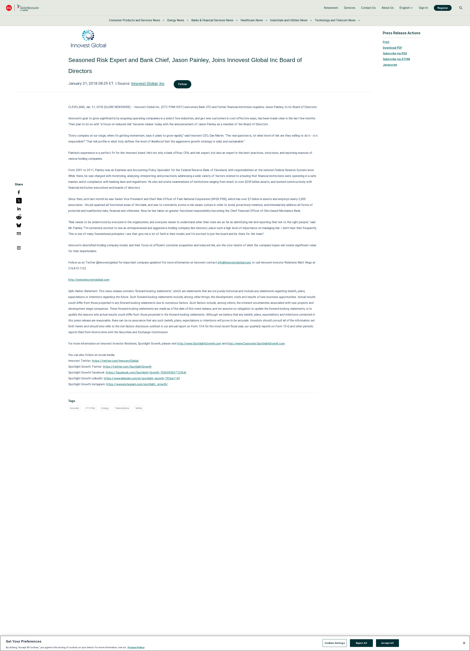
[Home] (22, 8)
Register (443, 7)
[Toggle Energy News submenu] (187, 20)
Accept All (387, 642)
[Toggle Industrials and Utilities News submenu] (311, 20)
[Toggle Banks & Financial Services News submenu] (237, 20)
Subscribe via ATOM (396, 59)
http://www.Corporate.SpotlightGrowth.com (256, 343)
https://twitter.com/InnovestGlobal (115, 361)
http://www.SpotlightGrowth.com (199, 343)
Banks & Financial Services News (212, 20)
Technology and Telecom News (335, 20)
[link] (331, 8)
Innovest (74, 408)
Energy (105, 408)
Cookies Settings (335, 642)
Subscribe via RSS (395, 53)
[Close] (464, 643)
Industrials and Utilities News (289, 20)
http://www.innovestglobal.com (88, 279)
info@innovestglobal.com (234, 262)
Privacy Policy (136, 647)
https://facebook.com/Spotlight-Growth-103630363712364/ (146, 372)
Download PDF (392, 48)
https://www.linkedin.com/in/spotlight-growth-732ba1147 (142, 378)
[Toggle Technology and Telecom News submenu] (359, 20)
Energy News (175, 20)
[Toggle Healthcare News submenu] (266, 20)
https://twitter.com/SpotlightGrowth (127, 366)
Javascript (390, 65)
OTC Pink (90, 408)
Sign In (423, 7)
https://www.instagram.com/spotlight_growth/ (137, 384)
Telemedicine (122, 408)
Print (386, 42)
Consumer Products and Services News (134, 20)
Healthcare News (252, 20)
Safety (138, 408)
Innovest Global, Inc (147, 83)
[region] (235, 643)
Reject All (361, 642)
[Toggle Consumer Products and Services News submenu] (163, 20)
